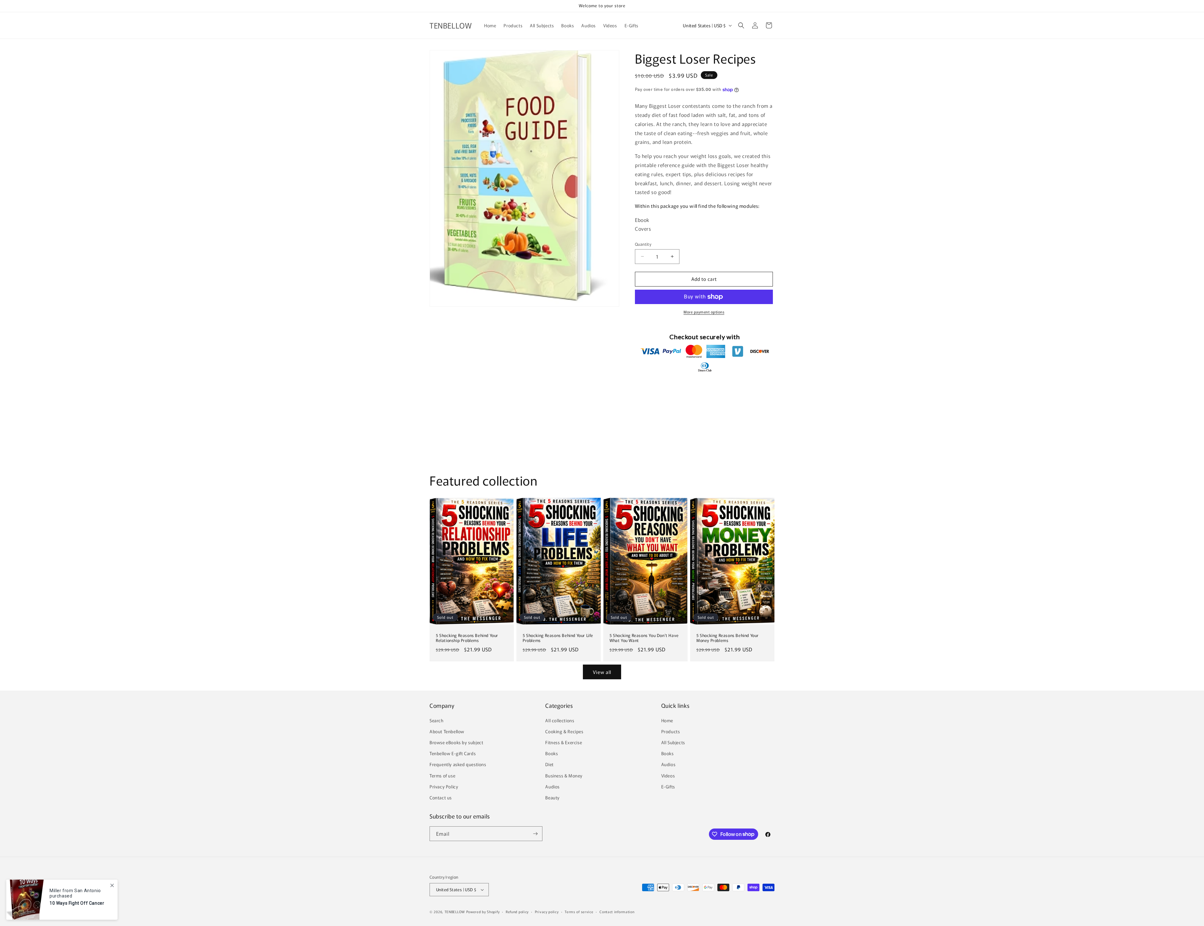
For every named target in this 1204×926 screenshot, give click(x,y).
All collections (559, 720)
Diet (549, 764)
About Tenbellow (447, 731)
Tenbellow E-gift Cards (453, 753)
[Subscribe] (535, 833)
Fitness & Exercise (563, 742)
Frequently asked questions (458, 764)
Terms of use (442, 775)
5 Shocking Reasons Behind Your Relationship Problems (467, 638)
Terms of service (579, 911)
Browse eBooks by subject (456, 742)
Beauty (552, 797)
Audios (552, 786)
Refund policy (517, 911)
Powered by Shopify (483, 911)
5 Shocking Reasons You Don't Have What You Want (644, 638)
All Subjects (673, 742)
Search (437, 720)
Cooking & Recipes (564, 731)
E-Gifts (668, 786)
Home (667, 720)
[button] (741, 25)
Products (670, 731)
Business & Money (564, 775)
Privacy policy (547, 911)
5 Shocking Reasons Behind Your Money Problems (727, 638)
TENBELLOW (455, 911)
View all (602, 672)
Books (551, 753)
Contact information (616, 911)
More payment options (704, 311)
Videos (668, 775)
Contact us (441, 797)
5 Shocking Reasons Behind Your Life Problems (558, 638)
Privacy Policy (444, 786)
